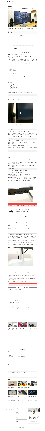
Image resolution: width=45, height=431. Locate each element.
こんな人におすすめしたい (15, 50)
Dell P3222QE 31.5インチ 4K (15, 300)
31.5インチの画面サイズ (16, 39)
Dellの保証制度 (14, 48)
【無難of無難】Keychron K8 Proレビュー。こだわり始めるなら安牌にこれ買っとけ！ (32, 396)
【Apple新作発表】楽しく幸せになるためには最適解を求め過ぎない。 (12, 396)
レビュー (11, 351)
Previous (8, 326)
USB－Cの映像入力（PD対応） (17, 43)
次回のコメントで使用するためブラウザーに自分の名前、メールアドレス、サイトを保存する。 (17, 372)
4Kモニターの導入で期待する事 (16, 37)
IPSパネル (14, 41)
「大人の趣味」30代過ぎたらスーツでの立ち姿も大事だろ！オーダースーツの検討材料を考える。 (32, 329)
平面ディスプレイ (15, 42)
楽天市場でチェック (18, 211)
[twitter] (21, 349)
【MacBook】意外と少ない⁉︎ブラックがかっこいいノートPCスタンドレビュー (31, 306)
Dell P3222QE (14, 38)
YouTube (18, 31)
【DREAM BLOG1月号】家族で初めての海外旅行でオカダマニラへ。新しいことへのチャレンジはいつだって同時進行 (12, 329)
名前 (8, 364)
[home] (36, 421)
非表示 (24, 35)
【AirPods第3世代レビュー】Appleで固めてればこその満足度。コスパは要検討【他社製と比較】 (12, 388)
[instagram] (33, 421)
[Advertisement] (13, 315)
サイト (8, 369)
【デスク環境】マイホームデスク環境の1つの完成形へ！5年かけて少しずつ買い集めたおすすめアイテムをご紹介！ (12, 307)
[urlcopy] (24, 349)
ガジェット (9, 351)
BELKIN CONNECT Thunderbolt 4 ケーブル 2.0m (22, 209)
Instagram (15, 31)
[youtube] (34, 421)
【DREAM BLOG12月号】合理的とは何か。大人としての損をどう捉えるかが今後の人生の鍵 (22, 329)
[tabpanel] (12, 326)
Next (36, 326)
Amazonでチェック (24, 211)
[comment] (22, 349)
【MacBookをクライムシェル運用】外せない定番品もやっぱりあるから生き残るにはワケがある (21, 307)
